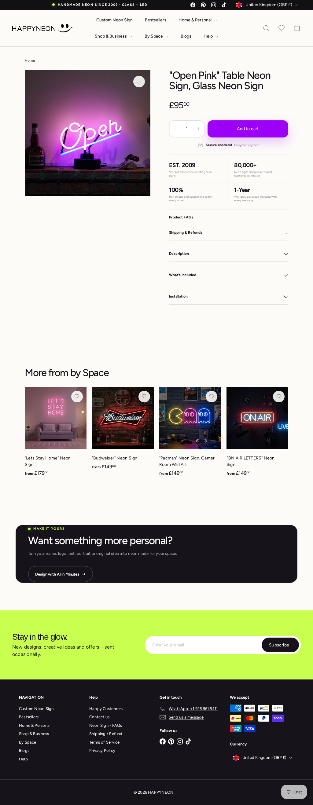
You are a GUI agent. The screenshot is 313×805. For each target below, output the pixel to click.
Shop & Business (111, 36)
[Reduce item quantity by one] (175, 128)
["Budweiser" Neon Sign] (123, 431)
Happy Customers (106, 708)
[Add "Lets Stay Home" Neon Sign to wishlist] (77, 396)
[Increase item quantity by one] (198, 128)
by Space (89, 373)
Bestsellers (155, 20)
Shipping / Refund (106, 733)
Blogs (186, 36)
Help (209, 36)
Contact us (99, 717)
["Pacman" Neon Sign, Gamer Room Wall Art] (190, 435)
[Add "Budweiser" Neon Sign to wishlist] (144, 396)
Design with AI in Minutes (57, 574)
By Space (154, 36)
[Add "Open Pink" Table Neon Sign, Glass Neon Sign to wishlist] (139, 81)
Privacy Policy (102, 750)
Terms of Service (104, 742)
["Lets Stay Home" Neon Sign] (56, 435)
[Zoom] (87, 133)
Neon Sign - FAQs (105, 725)
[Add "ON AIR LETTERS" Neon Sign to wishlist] (279, 396)
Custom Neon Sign (114, 20)
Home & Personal (195, 20)
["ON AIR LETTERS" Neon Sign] (257, 435)
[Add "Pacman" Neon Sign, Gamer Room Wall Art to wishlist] (211, 396)
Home (30, 60)
